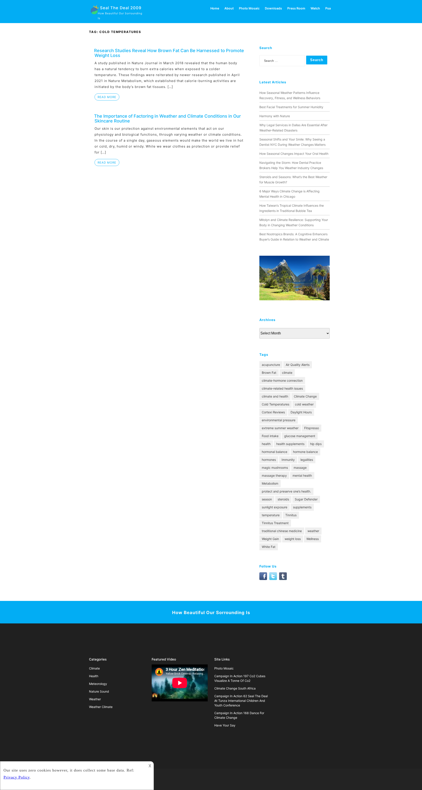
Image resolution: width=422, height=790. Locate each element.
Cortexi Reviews (273, 412)
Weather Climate (101, 707)
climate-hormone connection (282, 380)
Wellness (312, 539)
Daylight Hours (301, 412)
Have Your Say (224, 725)
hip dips (316, 444)
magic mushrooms (275, 467)
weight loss (293, 539)
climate (287, 372)
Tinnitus (290, 515)
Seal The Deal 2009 (120, 7)
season (267, 499)
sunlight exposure (274, 507)
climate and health (275, 396)
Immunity (288, 460)
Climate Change (305, 396)
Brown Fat (269, 372)
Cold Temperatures (275, 404)
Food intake (270, 436)
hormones (269, 460)
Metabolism (270, 483)
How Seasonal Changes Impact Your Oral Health (293, 153)
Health (93, 676)
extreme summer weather (280, 428)
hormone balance (305, 452)
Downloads (273, 8)
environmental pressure (278, 420)
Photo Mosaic (249, 8)
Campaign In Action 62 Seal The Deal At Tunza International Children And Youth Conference (241, 700)
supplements (302, 507)
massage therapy (274, 475)
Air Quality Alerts (297, 365)
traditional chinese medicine (282, 531)
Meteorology (98, 684)
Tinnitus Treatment (275, 523)
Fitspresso (311, 428)
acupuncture (271, 365)
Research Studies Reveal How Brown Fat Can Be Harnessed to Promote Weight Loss (169, 53)
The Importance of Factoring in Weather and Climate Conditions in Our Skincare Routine (167, 118)
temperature (271, 515)
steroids (283, 499)
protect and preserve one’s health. (286, 491)
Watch (315, 8)
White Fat (268, 547)
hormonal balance (274, 452)
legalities (306, 460)
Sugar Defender (306, 499)
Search (316, 60)
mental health (302, 475)
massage (300, 467)
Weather (95, 699)
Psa (328, 8)
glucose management (299, 436)
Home (214, 8)
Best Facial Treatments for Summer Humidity (291, 107)
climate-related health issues (282, 388)
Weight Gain (270, 539)
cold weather (304, 404)
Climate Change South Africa (235, 688)
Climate (94, 668)
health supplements (290, 444)
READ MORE (107, 97)
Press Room (296, 8)
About (229, 8)
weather (313, 531)
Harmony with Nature (274, 116)
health (266, 444)
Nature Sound (99, 691)
